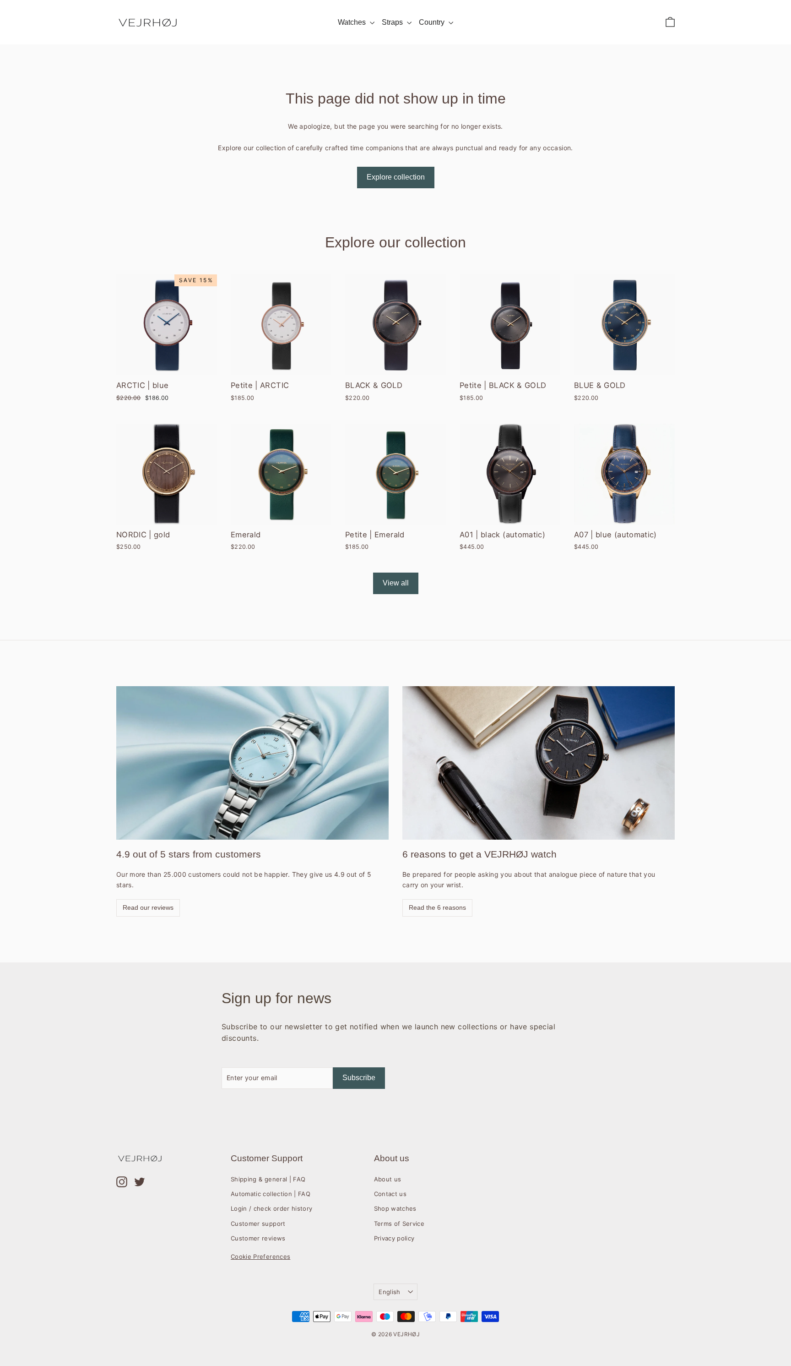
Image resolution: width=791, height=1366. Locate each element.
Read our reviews (148, 907)
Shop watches (395, 1208)
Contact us (390, 1193)
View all (396, 583)
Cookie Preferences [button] (260, 1256)
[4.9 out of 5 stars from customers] (252, 763)
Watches (353, 22)
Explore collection (396, 177)
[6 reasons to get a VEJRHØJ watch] (538, 763)
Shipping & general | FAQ (268, 1179)
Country (432, 22)
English (389, 1291)
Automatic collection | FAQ (270, 1193)
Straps (393, 22)
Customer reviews (258, 1238)
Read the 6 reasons (437, 907)
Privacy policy (394, 1238)
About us (387, 1179)
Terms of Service (399, 1223)
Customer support (258, 1223)
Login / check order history (271, 1208)
